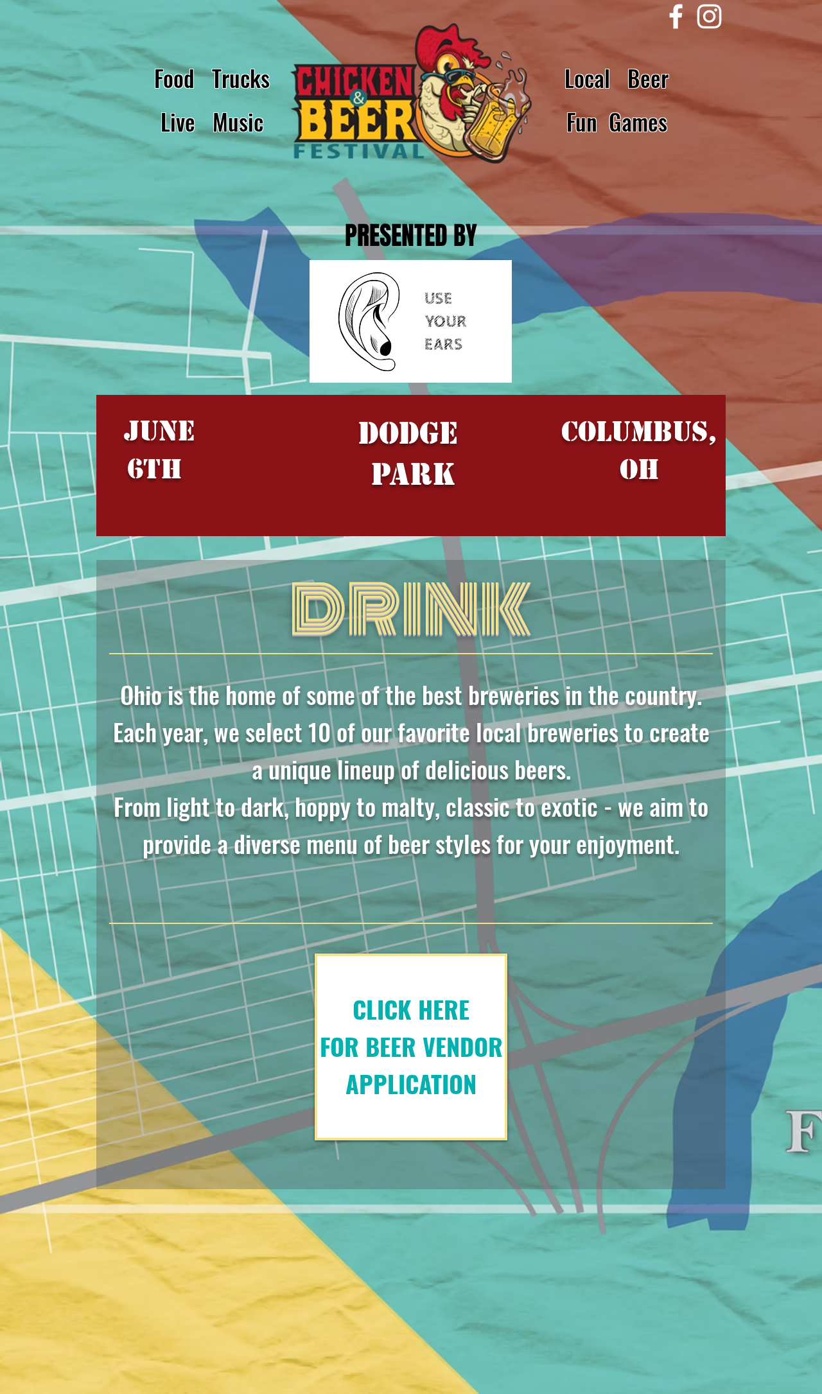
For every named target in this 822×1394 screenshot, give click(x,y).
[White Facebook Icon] (676, 16)
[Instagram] (709, 16)
